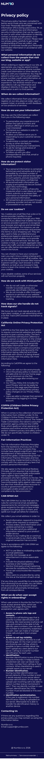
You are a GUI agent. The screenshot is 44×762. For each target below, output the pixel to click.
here (15, 359)
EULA (29, 759)
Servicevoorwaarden (27, 755)
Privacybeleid (18, 759)
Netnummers (11, 755)
